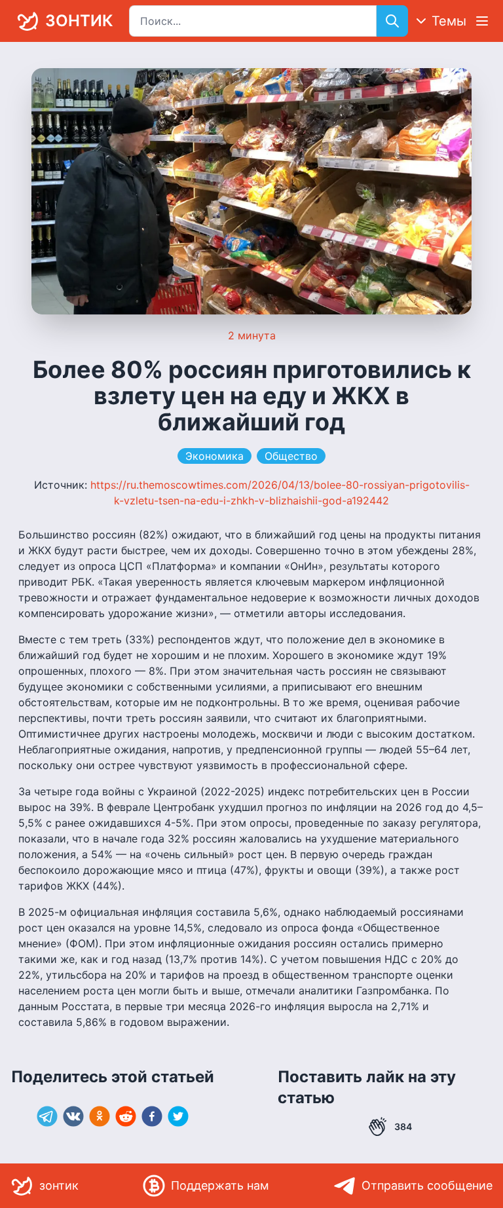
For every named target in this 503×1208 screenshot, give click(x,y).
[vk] (73, 1116)
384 (403, 1126)
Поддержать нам (220, 1185)
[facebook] (151, 1116)
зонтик (79, 20)
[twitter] (178, 1116)
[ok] (99, 1116)
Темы (449, 21)
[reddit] (125, 1116)
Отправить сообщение (427, 1185)
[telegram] (47, 1116)
